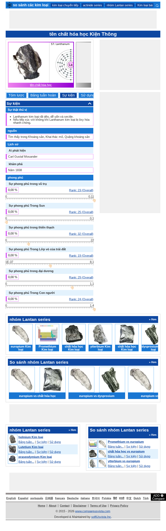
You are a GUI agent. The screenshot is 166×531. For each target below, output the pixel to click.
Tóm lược (16, 95)
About (52, 505)
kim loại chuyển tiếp (65, 5)
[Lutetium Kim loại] (12, 449)
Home (41, 505)
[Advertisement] (83, 19)
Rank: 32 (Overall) (81, 233)
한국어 (96, 498)
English (11, 498)
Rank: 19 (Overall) (81, 255)
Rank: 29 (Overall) (81, 277)
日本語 (49, 498)
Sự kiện (68, 95)
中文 (129, 498)
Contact (64, 505)
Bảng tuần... (26, 442)
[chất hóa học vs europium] (97, 454)
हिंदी (115, 498)
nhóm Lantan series (120, 5)
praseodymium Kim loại (35, 457)
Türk (146, 498)
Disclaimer (79, 505)
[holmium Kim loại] (12, 439)
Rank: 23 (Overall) (81, 190)
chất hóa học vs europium (126, 451)
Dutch (137, 498)
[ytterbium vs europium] (97, 463)
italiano (85, 498)
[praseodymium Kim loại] (12, 459)
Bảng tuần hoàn (43, 95)
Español (23, 498)
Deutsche (73, 498)
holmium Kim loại (30, 437)
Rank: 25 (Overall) (81, 212)
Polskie (106, 498)
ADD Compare (158, 496)
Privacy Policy (119, 505)
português (36, 498)
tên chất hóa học (41, 85)
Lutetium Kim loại (30, 447)
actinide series (92, 5)
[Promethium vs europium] (97, 444)
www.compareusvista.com (92, 511)
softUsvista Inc (101, 516)
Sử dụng (88, 95)
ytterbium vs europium (124, 461)
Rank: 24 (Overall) (81, 299)
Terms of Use (98, 505)
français (60, 498)
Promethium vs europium (126, 441)
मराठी (121, 498)
